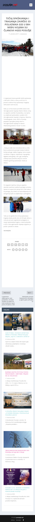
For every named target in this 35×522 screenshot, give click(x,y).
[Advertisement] (17, 77)
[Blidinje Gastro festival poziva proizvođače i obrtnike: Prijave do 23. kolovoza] (18, 361)
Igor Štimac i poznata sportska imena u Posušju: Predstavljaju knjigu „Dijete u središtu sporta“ (17, 335)
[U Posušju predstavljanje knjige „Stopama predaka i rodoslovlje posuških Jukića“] (18, 400)
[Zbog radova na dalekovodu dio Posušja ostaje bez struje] (18, 439)
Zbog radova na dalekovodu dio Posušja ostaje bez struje (17, 451)
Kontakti (18, 520)
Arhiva (13, 520)
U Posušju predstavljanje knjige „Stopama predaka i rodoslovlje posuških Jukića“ (17, 413)
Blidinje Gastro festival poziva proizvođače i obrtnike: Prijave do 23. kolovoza (16, 374)
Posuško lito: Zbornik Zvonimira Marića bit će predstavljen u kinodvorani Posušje (17, 489)
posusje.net (20, 517)
